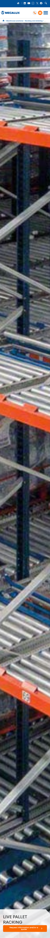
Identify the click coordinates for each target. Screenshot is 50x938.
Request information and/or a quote (23, 928)
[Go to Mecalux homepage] (4, 21)
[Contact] (40, 13)
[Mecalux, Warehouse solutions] (10, 14)
